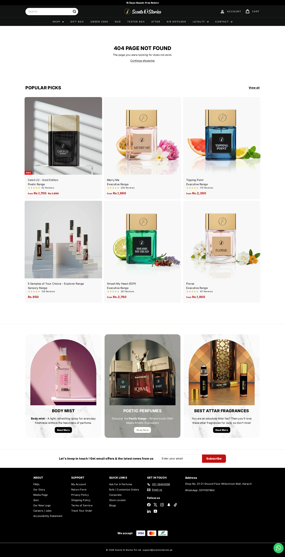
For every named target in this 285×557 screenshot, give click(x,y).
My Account (78, 484)
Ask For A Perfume (120, 484)
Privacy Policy (80, 494)
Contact (222, 21)
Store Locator (117, 500)
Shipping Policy (81, 500)
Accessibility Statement (48, 516)
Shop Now (142, 430)
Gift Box (77, 21)
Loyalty (199, 21)
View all (254, 87)
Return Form (78, 489)
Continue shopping (142, 60)
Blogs (112, 505)
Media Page (40, 494)
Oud (118, 21)
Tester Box (136, 21)
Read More (63, 430)
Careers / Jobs (42, 510)
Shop (57, 21)
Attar (155, 21)
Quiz (36, 500)
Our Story (39, 489)
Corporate (115, 494)
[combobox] (51, 11)
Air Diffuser (176, 21)
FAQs (36, 484)
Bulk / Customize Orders (124, 489)
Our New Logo (42, 505)
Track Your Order (81, 510)
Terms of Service (82, 505)
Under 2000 (99, 21)
